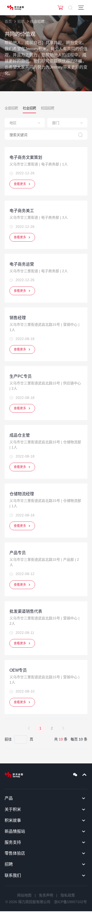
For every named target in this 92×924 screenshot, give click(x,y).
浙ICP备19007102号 (70, 902)
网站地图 (24, 895)
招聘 (21, 21)
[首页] (15, 7)
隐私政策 (68, 895)
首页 (8, 21)
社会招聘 (37, 21)
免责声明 (46, 895)
